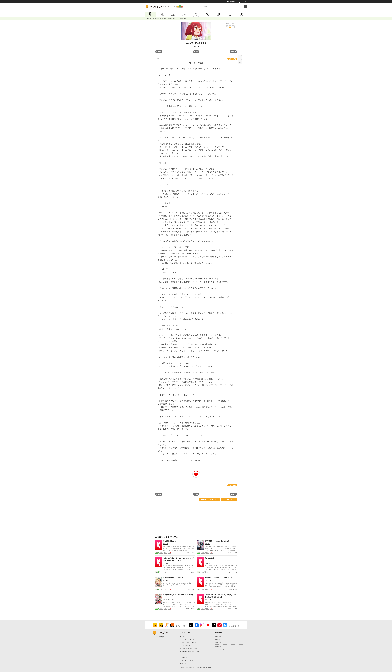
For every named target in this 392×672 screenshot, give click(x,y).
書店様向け (218, 646)
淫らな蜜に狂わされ (169, 541)
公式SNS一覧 (234, 626)
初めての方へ (160, 637)
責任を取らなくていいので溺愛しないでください (179, 595)
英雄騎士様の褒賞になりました (173, 577)
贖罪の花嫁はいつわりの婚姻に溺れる (217, 541)
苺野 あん (196, 46)
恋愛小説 (156, 18)
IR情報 (217, 639)
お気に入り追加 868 (210, 499)
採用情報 (218, 642)
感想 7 (229, 499)
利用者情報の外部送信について (190, 651)
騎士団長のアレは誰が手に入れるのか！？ (218, 577)
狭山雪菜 (165, 563)
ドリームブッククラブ (222, 649)
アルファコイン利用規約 (188, 639)
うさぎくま (208, 580)
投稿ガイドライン (186, 657)
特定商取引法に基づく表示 (188, 648)
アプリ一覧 (181, 626)
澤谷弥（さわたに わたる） (170, 599)
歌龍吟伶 (165, 544)
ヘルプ (182, 654)
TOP (146, 18)
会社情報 (218, 636)
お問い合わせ (184, 663)
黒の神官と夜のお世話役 (168, 18)
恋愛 (157, 552)
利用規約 (183, 636)
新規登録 (232, 1)
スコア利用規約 (185, 645)
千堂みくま (208, 599)
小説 (151, 18)
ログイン (243, 1)
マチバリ (207, 544)
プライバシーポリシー (187, 660)
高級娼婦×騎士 (209, 558)
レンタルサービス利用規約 (188, 642)
